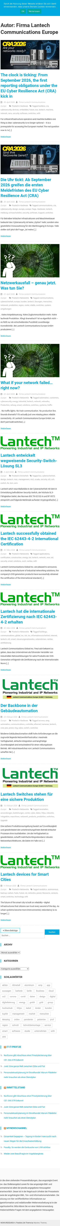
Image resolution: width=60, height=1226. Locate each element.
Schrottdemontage (31, 1025)
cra (47, 106)
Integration (5, 816)
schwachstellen (15, 213)
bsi (40, 476)
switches (32, 113)
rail (52, 557)
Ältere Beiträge (11, 930)
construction (16, 557)
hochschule (7, 1008)
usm (16, 483)
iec (22, 635)
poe (6, 728)
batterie (18, 991)
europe (28, 209)
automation (44, 398)
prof (52, 1019)
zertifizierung (6, 643)
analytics (43, 889)
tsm (11, 483)
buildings (43, 632)
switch (3, 483)
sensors (54, 893)
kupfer (5, 1014)
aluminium (29, 985)
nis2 (32, 479)
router (27, 305)
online (17, 1019)
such (24, 561)
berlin (29, 991)
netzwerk (4, 305)
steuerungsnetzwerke (26, 639)
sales (20, 728)
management (23, 479)
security (16, 113)
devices (15, 110)
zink (4, 1037)
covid (23, 996)
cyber (33, 813)
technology (19, 897)
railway (13, 405)
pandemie (28, 1019)
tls (8, 483)
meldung (4, 213)
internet (54, 635)
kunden (24, 301)
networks (45, 401)
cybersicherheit (7, 301)
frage (34, 209)
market (32, 1014)
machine (49, 110)
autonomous (53, 889)
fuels (16, 893)
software (23, 113)
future (31, 110)
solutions (26, 405)
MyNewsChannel (17, 1128)
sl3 (49, 479)
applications (44, 554)
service (48, 1025)
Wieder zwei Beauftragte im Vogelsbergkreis (23, 1153)
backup (4, 893)
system (48, 305)
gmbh (32, 1002)
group (50, 1002)
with (38, 113)
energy (15, 401)
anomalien (43, 809)
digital (52, 996)
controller (29, 724)
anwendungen (6, 813)
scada (37, 479)
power (11, 728)
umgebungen (6, 309)
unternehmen (40, 639)
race (10, 113)
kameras (45, 724)
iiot (30, 557)
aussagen (6, 991)
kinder (38, 1008)
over (2, 728)
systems (43, 405)
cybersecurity (6, 110)
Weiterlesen (6, 137)
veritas (29, 561)
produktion (13, 305)
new (48, 557)
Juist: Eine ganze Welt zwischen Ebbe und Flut (24, 1066)
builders (42, 106)
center (27, 813)
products (32, 816)
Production (5, 405)
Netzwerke (24, 298)
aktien (5, 985)
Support (41, 213)
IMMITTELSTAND (16, 1087)
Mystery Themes (40, 1223)
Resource (46, 893)
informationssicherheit (40, 635)
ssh (52, 479)
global (17, 635)
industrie (50, 813)
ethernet (37, 724)
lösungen (38, 301)
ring (16, 728)
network (4, 113)
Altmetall (16, 985)
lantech (42, 110)
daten (38, 813)
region (21, 305)
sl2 (9, 639)
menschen (47, 301)
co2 (4, 996)
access (42, 720)
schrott (15, 1025)
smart (19, 405)
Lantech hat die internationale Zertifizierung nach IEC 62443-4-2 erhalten (29, 616)
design (15, 209)
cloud (51, 991)
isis (36, 110)
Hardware (24, 106)
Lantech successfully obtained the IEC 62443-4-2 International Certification (29, 538)
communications (45, 205)
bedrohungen (18, 813)
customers (54, 398)
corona (13, 996)
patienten (41, 1019)
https (44, 813)
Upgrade (4, 820)
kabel (28, 1008)
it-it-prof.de (14, 1047)
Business (40, 991)
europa (21, 209)
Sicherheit (24, 476)
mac (16, 479)
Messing (6, 1019)
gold (41, 1002)
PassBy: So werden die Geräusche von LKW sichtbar (27, 1147)
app (48, 985)
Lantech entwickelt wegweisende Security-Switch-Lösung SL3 (29, 460)
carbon (10, 893)
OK (23, 11)
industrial (22, 401)
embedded (24, 110)
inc (29, 635)
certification (5, 557)
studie (27, 1031)
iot (26, 893)
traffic (49, 405)
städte (32, 305)
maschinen (15, 816)
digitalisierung (8, 1002)
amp (47, 720)
